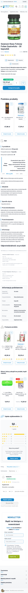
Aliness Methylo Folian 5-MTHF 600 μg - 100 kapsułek (7, 348)
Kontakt (24, 1)
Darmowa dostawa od (10, 1)
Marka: (2, 51)
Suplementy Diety (14, 11)
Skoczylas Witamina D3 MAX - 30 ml (7, 118)
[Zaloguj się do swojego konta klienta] (19, 7)
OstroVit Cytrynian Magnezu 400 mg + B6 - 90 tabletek (20, 394)
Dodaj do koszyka (14, 88)
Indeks (21, 51)
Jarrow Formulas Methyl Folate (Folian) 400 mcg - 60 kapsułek (20, 348)
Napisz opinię (14, 458)
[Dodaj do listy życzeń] (23, 83)
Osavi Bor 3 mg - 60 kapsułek (21, 118)
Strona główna (4, 11)
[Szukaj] (16, 6)
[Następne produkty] (24, 346)
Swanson (7, 51)
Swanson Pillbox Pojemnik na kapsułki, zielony (7, 394)
